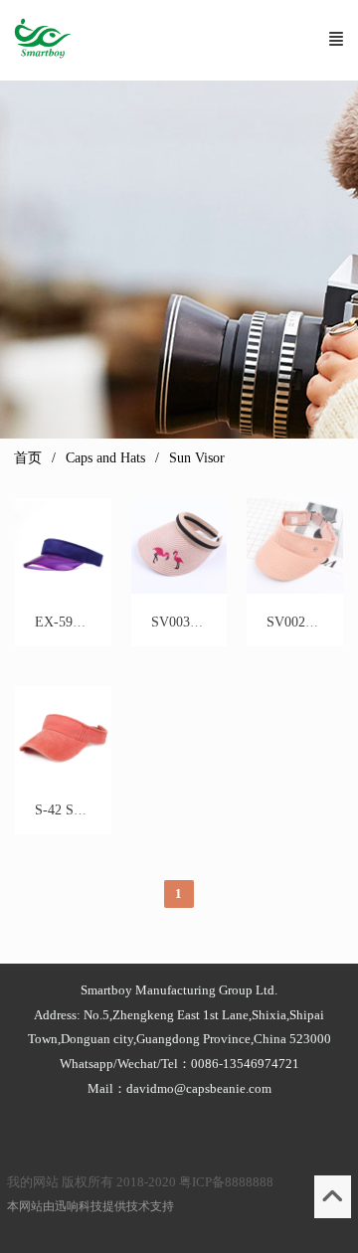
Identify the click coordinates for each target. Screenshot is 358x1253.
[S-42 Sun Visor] (62, 777)
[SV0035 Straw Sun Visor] (179, 589)
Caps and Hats (105, 457)
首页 (28, 457)
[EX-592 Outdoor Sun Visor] (62, 589)
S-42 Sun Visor (78, 810)
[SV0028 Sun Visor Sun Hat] (294, 589)
